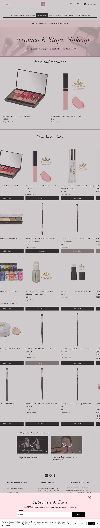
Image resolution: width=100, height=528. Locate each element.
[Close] (97, 523)
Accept (91, 524)
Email (20, 511)
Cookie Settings (80, 524)
